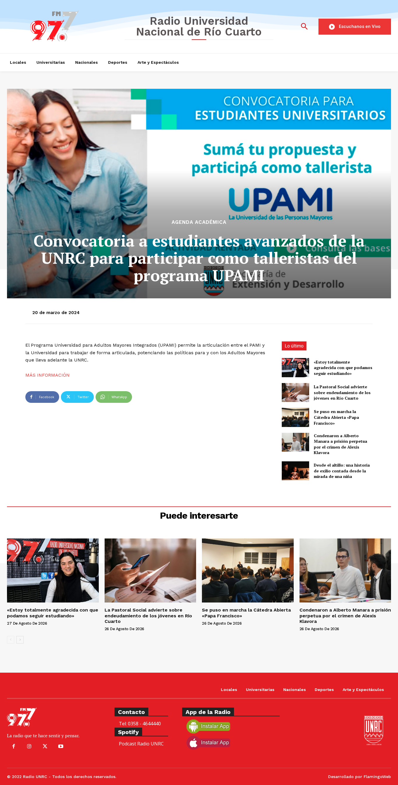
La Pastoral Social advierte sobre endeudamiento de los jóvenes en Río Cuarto (342, 392)
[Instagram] (29, 746)
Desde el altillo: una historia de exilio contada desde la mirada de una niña (342, 470)
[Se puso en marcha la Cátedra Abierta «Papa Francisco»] (295, 417)
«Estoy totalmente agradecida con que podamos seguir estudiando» (343, 367)
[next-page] (20, 640)
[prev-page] (10, 640)
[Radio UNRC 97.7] (61, 25)
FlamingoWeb (377, 776)
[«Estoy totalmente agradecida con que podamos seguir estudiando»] (295, 367)
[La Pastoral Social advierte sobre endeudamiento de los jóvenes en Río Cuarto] (295, 392)
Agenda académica (199, 222)
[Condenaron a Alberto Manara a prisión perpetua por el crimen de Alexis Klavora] (295, 442)
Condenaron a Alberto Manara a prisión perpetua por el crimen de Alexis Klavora (340, 444)
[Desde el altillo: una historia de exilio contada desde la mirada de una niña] (295, 470)
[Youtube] (60, 746)
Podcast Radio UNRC (141, 743)
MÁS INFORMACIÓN (47, 375)
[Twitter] (44, 746)
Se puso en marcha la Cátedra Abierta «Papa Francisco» (336, 417)
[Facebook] (13, 746)
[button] (304, 27)
